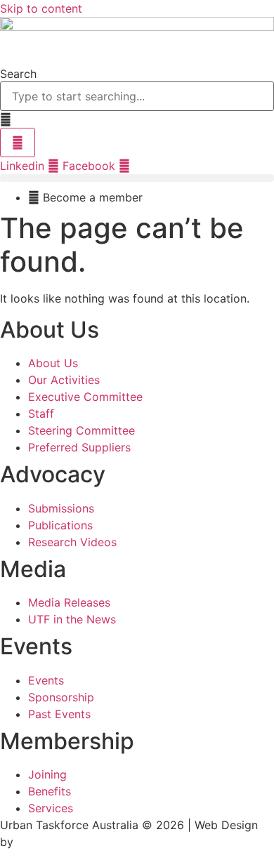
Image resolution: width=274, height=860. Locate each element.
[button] (137, 178)
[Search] (17, 142)
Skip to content (41, 8)
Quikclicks (44, 842)
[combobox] (137, 96)
